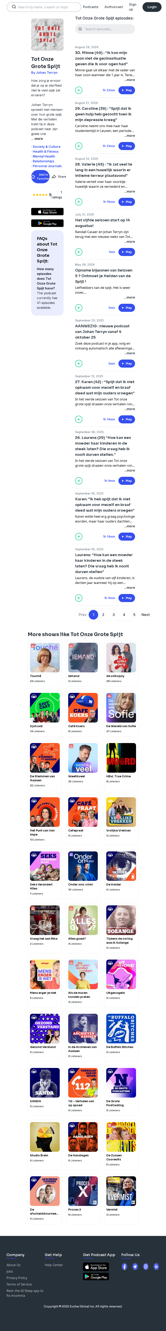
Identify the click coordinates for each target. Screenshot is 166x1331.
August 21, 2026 (86, 103)
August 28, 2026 (86, 47)
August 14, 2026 (86, 158)
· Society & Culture (46, 147)
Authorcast (113, 7)
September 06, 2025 (89, 432)
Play (129, 90)
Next (146, 615)
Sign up (132, 6)
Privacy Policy (16, 1278)
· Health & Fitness (45, 151)
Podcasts (90, 7)
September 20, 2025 (89, 320)
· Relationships (42, 161)
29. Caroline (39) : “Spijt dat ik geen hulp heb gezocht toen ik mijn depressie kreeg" (103, 114)
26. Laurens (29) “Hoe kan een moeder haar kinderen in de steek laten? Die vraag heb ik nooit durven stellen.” (103, 446)
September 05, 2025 (89, 493)
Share (62, 176)
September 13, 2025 (89, 376)
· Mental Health (43, 156)
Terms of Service (19, 1284)
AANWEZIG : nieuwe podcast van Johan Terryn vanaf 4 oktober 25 (102, 332)
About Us (13, 1265)
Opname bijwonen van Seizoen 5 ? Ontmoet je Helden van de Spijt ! (103, 276)
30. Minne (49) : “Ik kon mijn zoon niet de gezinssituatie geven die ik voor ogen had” (101, 58)
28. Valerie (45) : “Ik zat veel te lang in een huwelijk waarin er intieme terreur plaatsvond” (103, 170)
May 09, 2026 (85, 264)
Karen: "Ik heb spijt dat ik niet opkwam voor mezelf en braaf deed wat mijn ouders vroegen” (105, 505)
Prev (83, 615)
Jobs (9, 1271)
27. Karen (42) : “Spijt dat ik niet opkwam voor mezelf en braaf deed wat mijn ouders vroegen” (105, 387)
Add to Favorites (43, 176)
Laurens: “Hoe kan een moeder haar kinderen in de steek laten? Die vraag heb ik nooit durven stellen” (104, 563)
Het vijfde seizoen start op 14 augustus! (102, 223)
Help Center (54, 1265)
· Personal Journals (46, 166)
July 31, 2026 (84, 214)
